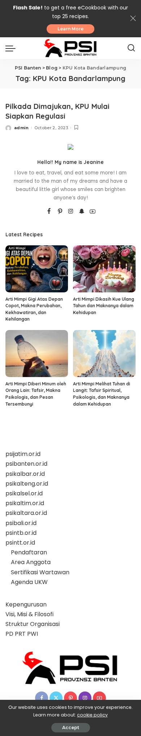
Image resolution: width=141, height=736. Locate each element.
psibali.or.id (21, 523)
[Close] (133, 18)
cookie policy (92, 715)
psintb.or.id (21, 533)
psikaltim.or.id (24, 503)
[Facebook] (49, 211)
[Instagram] (70, 211)
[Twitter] (56, 698)
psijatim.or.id (22, 454)
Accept (70, 727)
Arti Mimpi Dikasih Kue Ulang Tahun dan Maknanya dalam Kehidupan (103, 305)
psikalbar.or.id (25, 474)
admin (21, 127)
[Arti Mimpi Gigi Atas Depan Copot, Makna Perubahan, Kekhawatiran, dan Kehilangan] (36, 268)
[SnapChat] (81, 211)
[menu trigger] (12, 48)
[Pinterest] (60, 211)
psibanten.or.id (26, 464)
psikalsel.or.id (24, 493)
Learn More (70, 28)
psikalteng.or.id (26, 483)
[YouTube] (92, 211)
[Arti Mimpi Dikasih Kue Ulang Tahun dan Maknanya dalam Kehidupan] (104, 268)
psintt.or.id (20, 542)
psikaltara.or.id (26, 513)
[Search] (131, 48)
